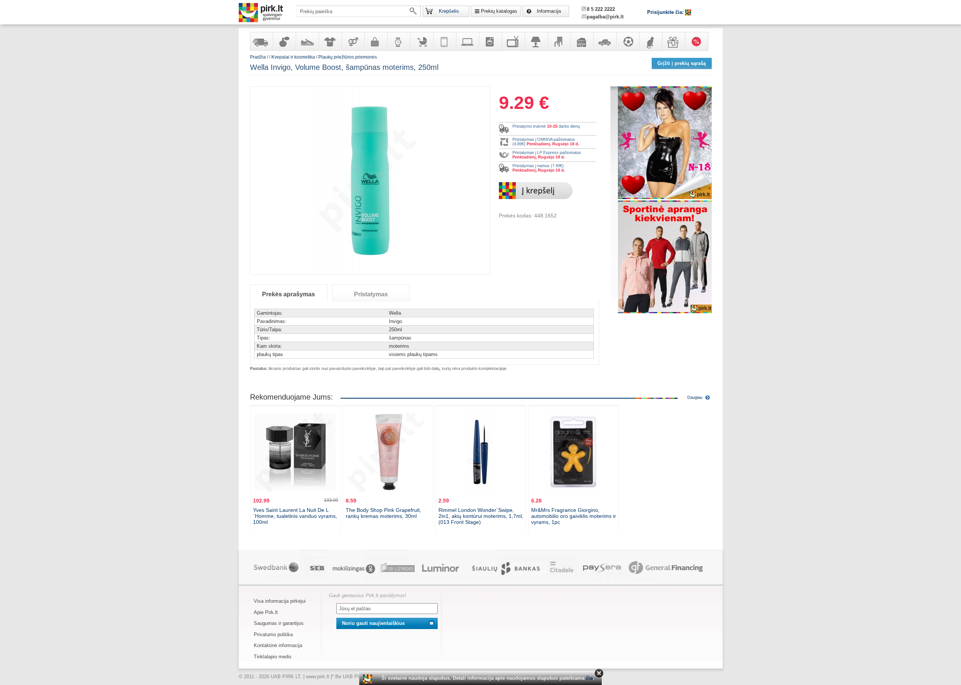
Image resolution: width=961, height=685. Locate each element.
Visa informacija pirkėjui (280, 601)
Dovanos (673, 41)
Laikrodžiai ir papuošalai (399, 41)
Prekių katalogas (499, 11)
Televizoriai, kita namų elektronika (513, 41)
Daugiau (694, 397)
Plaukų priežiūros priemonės (347, 57)
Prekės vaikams (421, 41)
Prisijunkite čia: (666, 12)
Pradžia (258, 57)
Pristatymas (371, 294)
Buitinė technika (490, 41)
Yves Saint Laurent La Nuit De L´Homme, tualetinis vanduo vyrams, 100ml (295, 516)
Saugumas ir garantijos (279, 623)
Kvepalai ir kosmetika (284, 41)
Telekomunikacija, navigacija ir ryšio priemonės (444, 41)
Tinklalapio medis (273, 656)
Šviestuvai (536, 41)
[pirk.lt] (368, 678)
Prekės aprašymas (288, 294)
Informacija (549, 11)
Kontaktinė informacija (278, 645)
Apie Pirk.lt (266, 612)
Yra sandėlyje (261, 41)
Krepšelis (449, 11)
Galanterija (376, 41)
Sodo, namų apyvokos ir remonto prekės (582, 41)
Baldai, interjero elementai (559, 41)
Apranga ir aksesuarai (330, 41)
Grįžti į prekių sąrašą (681, 63)
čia (589, 678)
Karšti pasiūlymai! (698, 41)
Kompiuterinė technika (467, 41)
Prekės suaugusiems (353, 41)
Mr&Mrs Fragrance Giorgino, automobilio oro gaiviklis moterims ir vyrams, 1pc (573, 516)
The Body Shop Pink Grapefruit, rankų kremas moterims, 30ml (383, 513)
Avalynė (307, 41)
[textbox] (358, 11)
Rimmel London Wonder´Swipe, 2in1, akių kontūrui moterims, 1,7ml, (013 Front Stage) (480, 516)
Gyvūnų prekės (650, 41)
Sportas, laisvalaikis (628, 41)
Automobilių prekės (605, 41)
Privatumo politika (273, 634)
